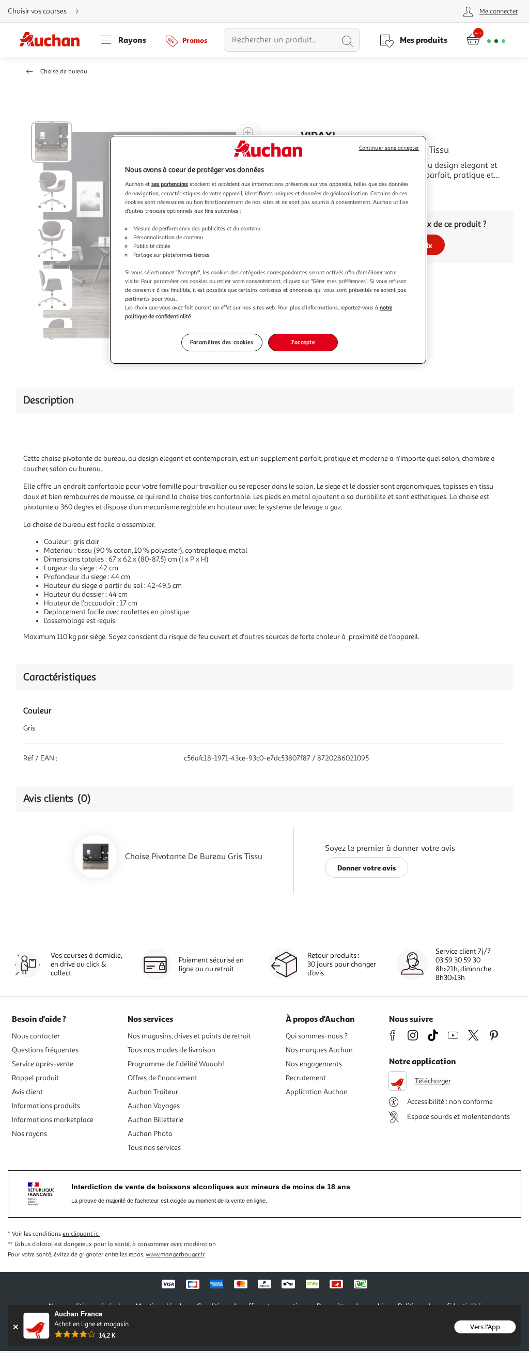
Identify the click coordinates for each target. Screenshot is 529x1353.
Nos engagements (314, 1064)
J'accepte (303, 342)
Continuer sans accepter (389, 148)
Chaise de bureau (63, 71)
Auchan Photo (150, 1133)
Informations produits (46, 1105)
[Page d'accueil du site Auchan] (53, 40)
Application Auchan (317, 1091)
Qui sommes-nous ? (317, 1036)
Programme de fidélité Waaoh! (176, 1064)
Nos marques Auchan (319, 1050)
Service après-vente (42, 1064)
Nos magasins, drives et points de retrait (189, 1036)
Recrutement (306, 1078)
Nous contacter (36, 1036)
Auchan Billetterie (155, 1119)
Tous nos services (154, 1147)
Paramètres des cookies (222, 342)
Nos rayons (29, 1133)
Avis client (27, 1091)
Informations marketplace (53, 1119)
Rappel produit (35, 1078)
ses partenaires (169, 184)
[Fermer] (15, 1327)
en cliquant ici (81, 1234)
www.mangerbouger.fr (175, 1254)
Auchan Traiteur (153, 1091)
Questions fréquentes (45, 1050)
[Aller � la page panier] (486, 40)
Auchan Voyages (154, 1105)
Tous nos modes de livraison (171, 1050)
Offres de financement (162, 1078)
